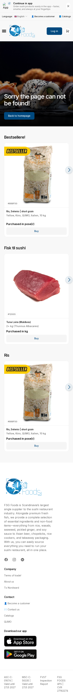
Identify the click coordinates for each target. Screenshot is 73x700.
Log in (54, 31)
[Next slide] (68, 169)
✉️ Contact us (12, 609)
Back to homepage (19, 115)
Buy (36, 231)
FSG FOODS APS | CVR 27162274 (62, 684)
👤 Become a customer (43, 16)
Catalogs (9, 615)
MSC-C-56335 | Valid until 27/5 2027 (28, 682)
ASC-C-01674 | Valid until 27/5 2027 (10, 682)
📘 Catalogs (65, 16)
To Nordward (11, 587)
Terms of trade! (12, 575)
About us (9, 581)
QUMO (8, 621)
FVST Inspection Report (46, 680)
